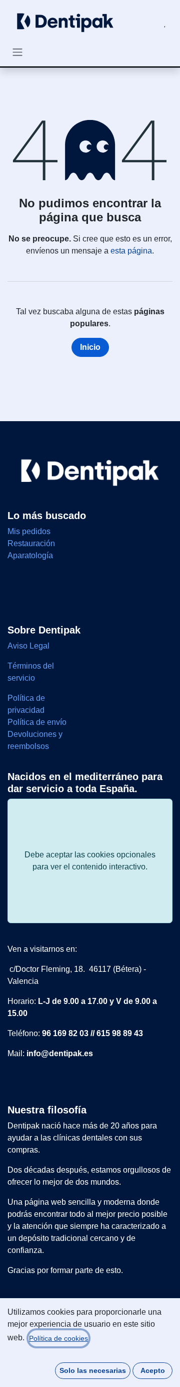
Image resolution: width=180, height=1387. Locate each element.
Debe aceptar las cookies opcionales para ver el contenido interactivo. (90, 860)
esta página (131, 250)
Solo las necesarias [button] (93, 1370)
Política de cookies (58, 1338)
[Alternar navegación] (18, 52)
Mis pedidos (29, 531)
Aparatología (30, 555)
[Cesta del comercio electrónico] (141, 23)
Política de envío (37, 722)
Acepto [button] (152, 1370)
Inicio (90, 347)
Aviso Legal (30, 646)
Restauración (31, 543)
